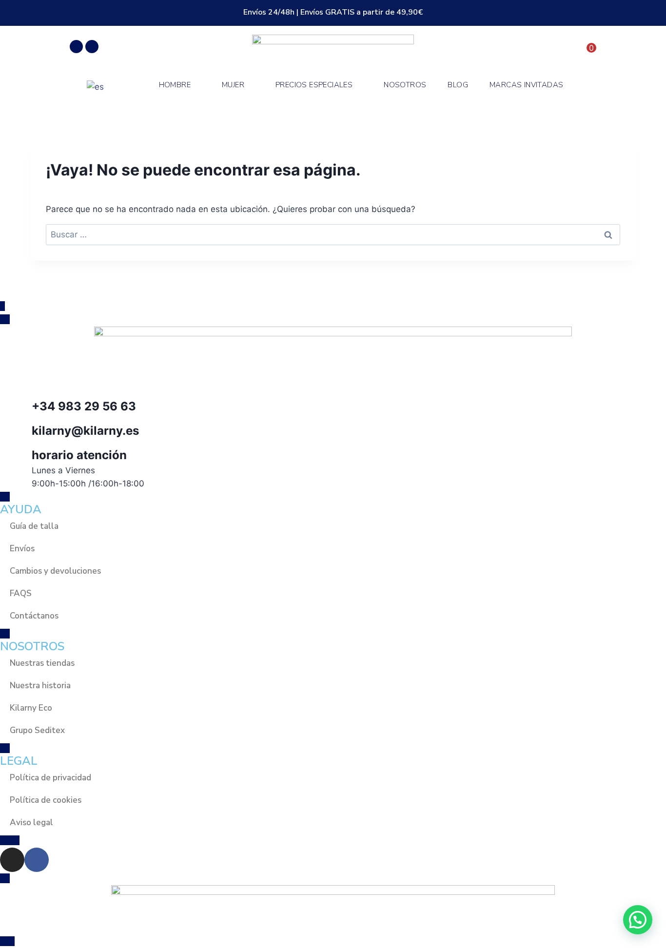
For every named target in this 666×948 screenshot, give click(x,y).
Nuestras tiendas (42, 663)
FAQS (21, 593)
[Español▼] (99, 86)
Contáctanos (34, 615)
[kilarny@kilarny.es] (12, 434)
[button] (637, 919)
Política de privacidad (50, 777)
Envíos (22, 548)
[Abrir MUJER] (250, 85)
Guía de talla (34, 526)
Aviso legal (31, 822)
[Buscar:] (333, 234)
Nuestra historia (40, 685)
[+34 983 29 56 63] (12, 410)
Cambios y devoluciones (55, 571)
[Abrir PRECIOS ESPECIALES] (358, 85)
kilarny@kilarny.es (85, 431)
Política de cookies (45, 800)
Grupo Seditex (37, 730)
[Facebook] (91, 46)
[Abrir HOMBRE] (196, 85)
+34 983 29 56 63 (84, 406)
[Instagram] (76, 46)
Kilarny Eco (31, 708)
